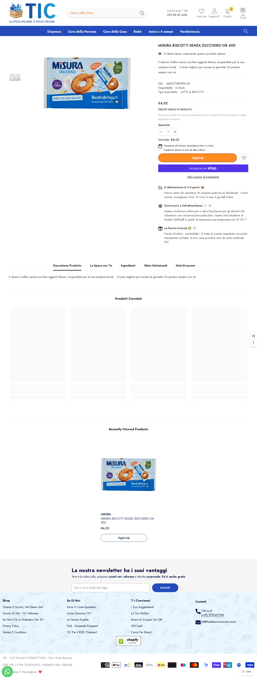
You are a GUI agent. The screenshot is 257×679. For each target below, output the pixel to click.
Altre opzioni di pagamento (203, 177)
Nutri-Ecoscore (185, 266)
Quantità (164, 125)
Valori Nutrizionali (155, 266)
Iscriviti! (165, 588)
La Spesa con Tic (101, 266)
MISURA (106, 514)
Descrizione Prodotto (67, 266)
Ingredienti (128, 266)
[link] (37, 391)
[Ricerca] (107, 13)
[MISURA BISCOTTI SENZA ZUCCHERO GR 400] (128, 475)
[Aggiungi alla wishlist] (244, 157)
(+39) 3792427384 (212, 615)
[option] (87, 83)
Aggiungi (198, 158)
